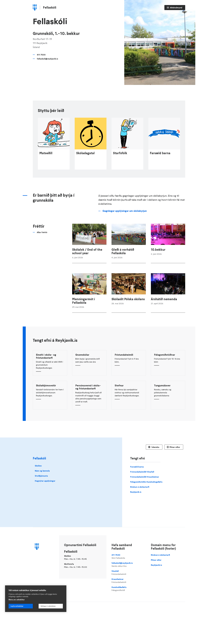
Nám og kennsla (42, 470)
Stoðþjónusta (41, 476)
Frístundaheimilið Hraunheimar (144, 477)
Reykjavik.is (135, 492)
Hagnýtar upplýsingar (45, 481)
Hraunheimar (119, 580)
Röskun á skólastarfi (139, 487)
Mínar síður (175, 447)
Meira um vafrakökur (17, 599)
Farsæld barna (137, 466)
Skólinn (38, 465)
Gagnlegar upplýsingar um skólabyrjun (124, 211)
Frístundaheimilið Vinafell (142, 471)
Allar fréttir (42, 232)
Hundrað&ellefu (119, 588)
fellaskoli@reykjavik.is (47, 58)
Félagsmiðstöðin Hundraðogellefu (146, 482)
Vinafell (119, 572)
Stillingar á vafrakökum (48, 606)
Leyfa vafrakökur (17, 606)
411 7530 (41, 54)
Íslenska (155, 447)
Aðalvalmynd (176, 7)
